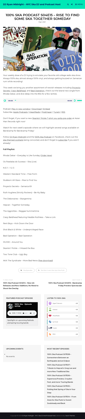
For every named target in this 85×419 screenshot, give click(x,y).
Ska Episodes (27, 270)
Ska (42, 270)
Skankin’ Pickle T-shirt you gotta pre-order (52, 118)
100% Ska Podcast (43, 137)
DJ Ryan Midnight (18, 137)
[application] (42, 100)
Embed (46, 109)
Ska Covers (47, 270)
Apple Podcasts (20, 112)
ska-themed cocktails (13, 140)
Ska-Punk (61, 270)
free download (45, 260)
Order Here (46, 155)
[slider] (79, 100)
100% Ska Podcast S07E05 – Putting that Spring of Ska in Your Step (61, 389)
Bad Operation (37, 91)
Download (37, 109)
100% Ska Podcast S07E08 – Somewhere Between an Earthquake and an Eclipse (59, 357)
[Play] (5, 101)
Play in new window (21, 109)
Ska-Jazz (55, 270)
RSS (63, 112)
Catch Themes (70, 415)
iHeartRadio (34, 112)
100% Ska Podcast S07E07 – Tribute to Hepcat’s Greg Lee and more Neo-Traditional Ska (61, 368)
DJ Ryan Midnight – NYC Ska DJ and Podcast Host (32, 4)
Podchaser (47, 112)
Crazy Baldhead (18, 91)
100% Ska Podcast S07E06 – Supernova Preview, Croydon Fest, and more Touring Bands (60, 379)
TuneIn (56, 112)
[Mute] (75, 101)
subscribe (62, 140)
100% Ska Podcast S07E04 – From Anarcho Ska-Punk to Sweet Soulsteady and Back (61, 400)
